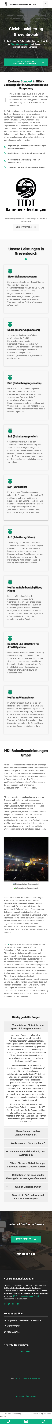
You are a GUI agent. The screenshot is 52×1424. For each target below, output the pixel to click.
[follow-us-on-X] (9, 1304)
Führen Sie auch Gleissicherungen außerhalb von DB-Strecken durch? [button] (26, 1165)
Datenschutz (31, 1396)
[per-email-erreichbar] (26, 1421)
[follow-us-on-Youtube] (18, 1304)
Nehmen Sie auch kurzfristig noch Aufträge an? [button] (28, 1153)
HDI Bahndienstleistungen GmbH (23, 4)
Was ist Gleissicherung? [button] (28, 1186)
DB (8, 944)
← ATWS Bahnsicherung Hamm (10, 1415)
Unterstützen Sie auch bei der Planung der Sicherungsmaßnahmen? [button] (26, 1177)
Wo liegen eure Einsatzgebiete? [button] (28, 1143)
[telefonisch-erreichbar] (8, 1421)
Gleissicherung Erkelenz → (41, 1415)
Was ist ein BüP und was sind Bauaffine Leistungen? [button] (28, 1197)
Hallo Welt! (25, 1351)
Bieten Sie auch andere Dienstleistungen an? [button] (28, 1133)
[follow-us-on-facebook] (5, 1304)
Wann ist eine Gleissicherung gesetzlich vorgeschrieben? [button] (27, 1027)
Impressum (20, 1396)
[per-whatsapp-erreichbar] (43, 1421)
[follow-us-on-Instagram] (13, 1304)
